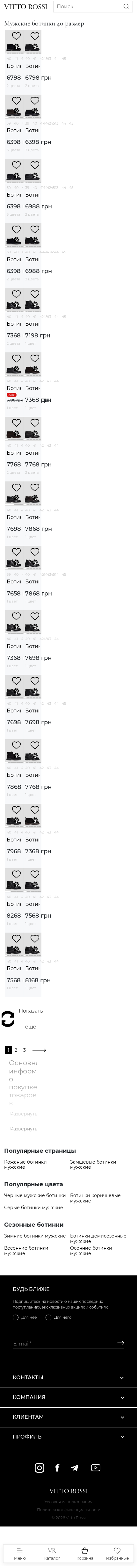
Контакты (28, 1378)
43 (49, 58)
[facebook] (57, 1468)
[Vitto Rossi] (25, 6)
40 (9, 58)
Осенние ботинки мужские (91, 1250)
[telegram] (74, 1468)
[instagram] (39, 1468)
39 (9, 123)
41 (16, 58)
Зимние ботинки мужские (35, 1236)
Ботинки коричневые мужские (95, 1198)
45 (64, 58)
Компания (29, 1397)
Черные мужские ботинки (35, 1195)
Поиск (65, 7)
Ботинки (14, 66)
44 (56, 58)
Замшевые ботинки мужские (93, 1164)
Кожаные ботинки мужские (25, 1164)
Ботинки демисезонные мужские (98, 1238)
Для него (63, 1317)
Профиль (27, 1437)
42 (42, 58)
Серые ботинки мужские (33, 1207)
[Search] (126, 7)
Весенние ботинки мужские (26, 1250)
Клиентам (28, 1417)
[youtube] (95, 1467)
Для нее (29, 1317)
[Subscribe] (118, 1343)
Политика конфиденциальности (68, 1509)
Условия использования (68, 1501)
